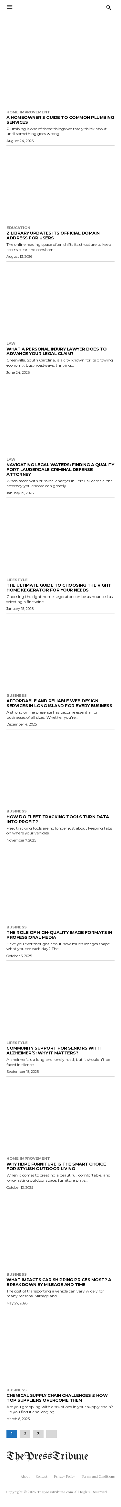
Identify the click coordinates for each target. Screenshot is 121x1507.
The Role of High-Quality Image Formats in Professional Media (59, 935)
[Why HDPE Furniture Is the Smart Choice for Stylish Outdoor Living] (60, 1115)
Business (16, 696)
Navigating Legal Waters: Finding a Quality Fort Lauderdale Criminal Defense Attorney (60, 469)
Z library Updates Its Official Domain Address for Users (53, 235)
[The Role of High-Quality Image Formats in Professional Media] (60, 883)
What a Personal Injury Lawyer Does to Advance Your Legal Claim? (56, 351)
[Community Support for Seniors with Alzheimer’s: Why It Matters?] (60, 999)
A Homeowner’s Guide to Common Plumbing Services (60, 120)
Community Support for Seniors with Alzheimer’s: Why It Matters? (53, 1050)
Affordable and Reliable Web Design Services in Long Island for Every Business (59, 703)
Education (18, 228)
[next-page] (51, 1434)
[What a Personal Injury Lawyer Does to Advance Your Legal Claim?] (60, 300)
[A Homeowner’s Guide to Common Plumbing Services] (60, 68)
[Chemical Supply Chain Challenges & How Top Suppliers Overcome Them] (60, 1346)
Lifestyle (17, 580)
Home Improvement (28, 112)
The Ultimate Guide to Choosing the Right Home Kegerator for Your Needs (58, 587)
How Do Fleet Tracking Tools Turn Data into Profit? (57, 819)
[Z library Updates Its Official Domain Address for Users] (60, 184)
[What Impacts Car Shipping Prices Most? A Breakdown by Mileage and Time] (60, 1231)
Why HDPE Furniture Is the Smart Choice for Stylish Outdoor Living (56, 1166)
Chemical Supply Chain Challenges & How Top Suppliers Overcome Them (56, 1398)
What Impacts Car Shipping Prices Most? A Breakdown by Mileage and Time (58, 1282)
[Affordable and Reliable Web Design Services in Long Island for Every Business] (60, 652)
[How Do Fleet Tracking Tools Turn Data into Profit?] (60, 768)
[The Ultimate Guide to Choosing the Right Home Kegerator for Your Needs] (60, 536)
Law (10, 343)
